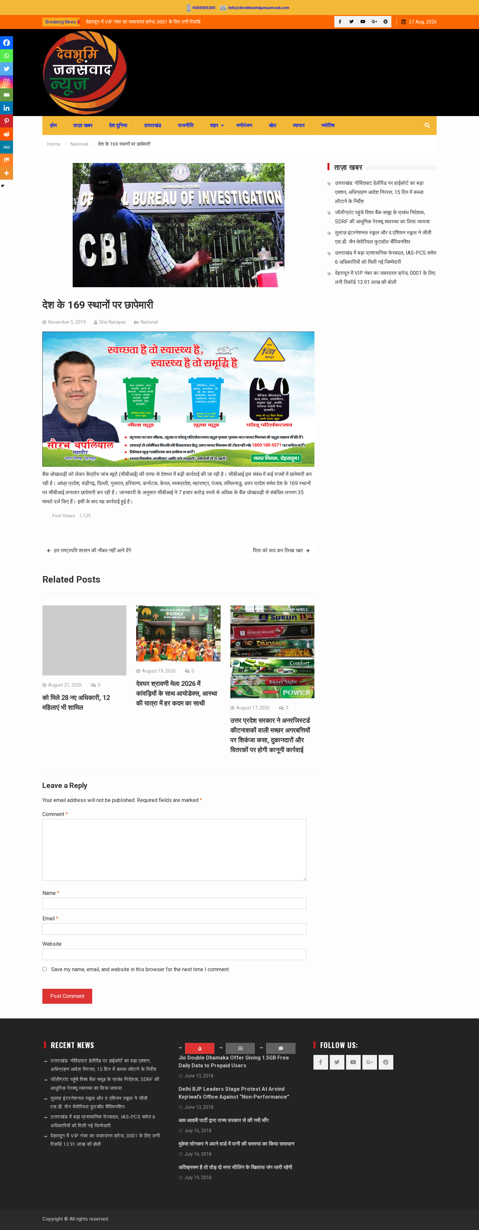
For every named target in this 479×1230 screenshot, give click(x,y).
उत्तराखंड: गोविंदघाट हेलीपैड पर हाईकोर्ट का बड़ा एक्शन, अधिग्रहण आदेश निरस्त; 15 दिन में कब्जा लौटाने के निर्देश (379, 192)
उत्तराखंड (152, 125)
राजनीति (186, 125)
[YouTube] (363, 21)
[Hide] (2, 185)
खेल (272, 125)
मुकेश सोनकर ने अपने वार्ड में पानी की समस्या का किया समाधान (236, 1144)
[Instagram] (6, 81)
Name (50, 893)
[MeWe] (6, 147)
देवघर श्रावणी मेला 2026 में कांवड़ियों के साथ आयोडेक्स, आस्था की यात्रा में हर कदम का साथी (176, 693)
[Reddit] (6, 134)
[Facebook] (340, 21)
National (149, 322)
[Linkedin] (6, 107)
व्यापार (299, 125)
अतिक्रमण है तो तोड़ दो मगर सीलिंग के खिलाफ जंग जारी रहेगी (235, 1167)
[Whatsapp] (6, 55)
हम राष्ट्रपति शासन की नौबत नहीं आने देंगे (92, 550)
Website (52, 944)
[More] (6, 173)
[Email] (6, 94)
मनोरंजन (244, 125)
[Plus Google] (374, 21)
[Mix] (6, 160)
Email (50, 918)
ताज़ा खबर (83, 125)
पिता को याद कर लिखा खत (278, 550)
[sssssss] (178, 465)
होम (53, 125)
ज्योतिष (328, 125)
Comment (55, 814)
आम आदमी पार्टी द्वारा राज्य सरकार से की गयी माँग (224, 1120)
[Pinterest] (385, 21)
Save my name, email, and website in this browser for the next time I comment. (140, 969)
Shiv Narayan (112, 322)
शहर (214, 125)
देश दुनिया (118, 125)
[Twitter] (351, 21)
